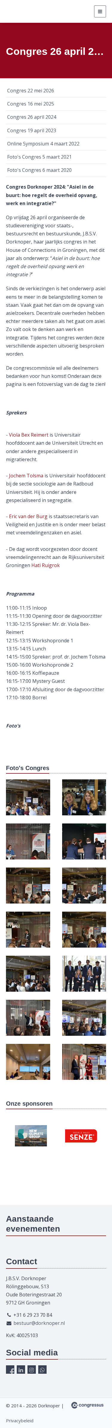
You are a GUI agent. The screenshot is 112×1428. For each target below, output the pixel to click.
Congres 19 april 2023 (31, 130)
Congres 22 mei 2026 (30, 90)
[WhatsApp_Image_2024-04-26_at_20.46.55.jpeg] (84, 1022)
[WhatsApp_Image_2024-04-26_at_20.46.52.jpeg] (28, 1022)
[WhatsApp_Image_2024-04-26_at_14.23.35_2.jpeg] (84, 890)
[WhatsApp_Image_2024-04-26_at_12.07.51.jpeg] (28, 845)
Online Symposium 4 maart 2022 (43, 143)
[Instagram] (31, 1369)
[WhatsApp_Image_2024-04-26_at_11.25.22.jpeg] (84, 801)
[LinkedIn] (21, 1369)
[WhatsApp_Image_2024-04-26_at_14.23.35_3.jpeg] (28, 934)
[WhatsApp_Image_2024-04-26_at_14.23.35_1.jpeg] (28, 890)
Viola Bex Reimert (28, 435)
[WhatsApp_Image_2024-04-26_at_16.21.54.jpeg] (28, 978)
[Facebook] (10, 1369)
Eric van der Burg (28, 516)
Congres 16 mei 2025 (30, 103)
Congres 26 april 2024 (31, 117)
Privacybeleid (19, 1421)
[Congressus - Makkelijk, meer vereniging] (87, 1405)
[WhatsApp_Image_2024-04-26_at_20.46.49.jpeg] (84, 978)
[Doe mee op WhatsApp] (42, 1369)
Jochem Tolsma (26, 475)
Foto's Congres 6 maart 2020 (39, 170)
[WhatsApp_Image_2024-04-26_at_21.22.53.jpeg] (84, 1066)
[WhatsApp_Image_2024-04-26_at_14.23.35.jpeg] (84, 934)
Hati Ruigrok (45, 565)
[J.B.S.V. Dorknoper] (36, 11)
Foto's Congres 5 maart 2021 (39, 157)
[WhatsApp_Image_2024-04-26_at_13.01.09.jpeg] (84, 845)
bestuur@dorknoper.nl (39, 1323)
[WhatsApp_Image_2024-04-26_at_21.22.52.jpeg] (28, 1066)
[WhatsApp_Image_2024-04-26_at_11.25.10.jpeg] (28, 801)
